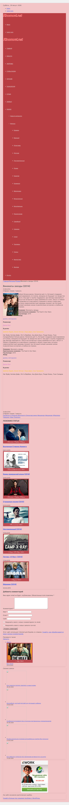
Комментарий (8, 608)
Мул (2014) (10, 664)
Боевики (16, 130)
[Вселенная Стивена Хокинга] (16, 443)
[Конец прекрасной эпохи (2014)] (16, 470)
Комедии (16, 176)
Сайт (5, 619)
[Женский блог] (12, 16)
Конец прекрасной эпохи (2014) (16, 474)
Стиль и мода (11, 71)
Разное (9, 109)
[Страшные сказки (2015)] (16, 498)
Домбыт (9, 101)
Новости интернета (16, 116)
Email (5, 615)
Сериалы (16, 229)
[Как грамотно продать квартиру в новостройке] (16, 684)
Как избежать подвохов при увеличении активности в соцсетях (26, 756)
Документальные (19, 160)
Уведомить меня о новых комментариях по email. (23, 622)
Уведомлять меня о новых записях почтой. (20, 625)
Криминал (17, 183)
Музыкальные (18, 198)
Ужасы (16, 252)
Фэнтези (16, 267)
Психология (11, 86)
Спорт (16, 236)
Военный (16, 138)
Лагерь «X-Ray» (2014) (13, 557)
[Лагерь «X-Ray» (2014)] (16, 553)
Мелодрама (17, 191)
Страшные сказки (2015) (13, 502)
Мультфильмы (18, 206)
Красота (9, 56)
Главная (6, 281)
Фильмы (12, 123)
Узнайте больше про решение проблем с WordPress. (21, 798)
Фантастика (17, 259)
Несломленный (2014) (12, 529)
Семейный (17, 221)
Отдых (9, 94)
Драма (16, 168)
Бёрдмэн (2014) (10, 584)
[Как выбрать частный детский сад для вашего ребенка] (16, 701)
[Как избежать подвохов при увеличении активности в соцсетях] (16, 755)
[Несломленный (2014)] (16, 526)
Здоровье (10, 63)
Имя (5, 612)
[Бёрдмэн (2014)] (16, 581)
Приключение (18, 214)
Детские (16, 153)
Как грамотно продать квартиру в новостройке (21, 685)
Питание (9, 79)
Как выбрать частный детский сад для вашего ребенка (24, 703)
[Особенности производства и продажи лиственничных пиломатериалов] (16, 719)
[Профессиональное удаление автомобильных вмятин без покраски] (16, 737)
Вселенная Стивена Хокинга (15, 447)
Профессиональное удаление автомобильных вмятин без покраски (27, 739)
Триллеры (17, 244)
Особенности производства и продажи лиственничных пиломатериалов (29, 721)
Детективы (17, 145)
